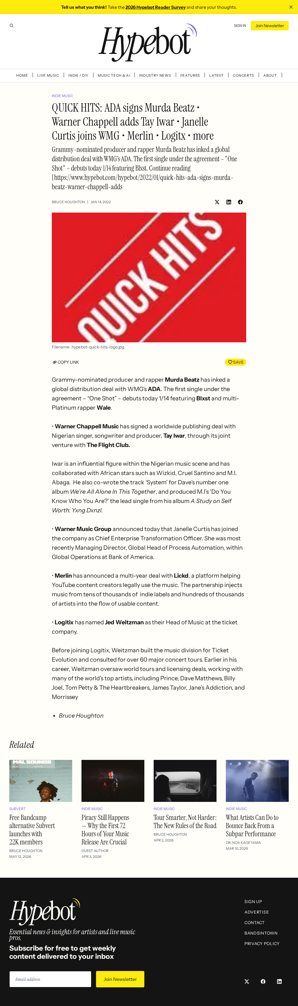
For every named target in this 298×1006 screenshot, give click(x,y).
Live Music (48, 75)
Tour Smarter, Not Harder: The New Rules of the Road (185, 821)
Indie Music (62, 96)
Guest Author (95, 851)
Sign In (240, 25)
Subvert (17, 809)
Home (22, 75)
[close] (291, 7)
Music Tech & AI (114, 75)
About (270, 75)
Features (190, 75)
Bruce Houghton (68, 202)
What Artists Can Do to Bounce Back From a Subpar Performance (252, 825)
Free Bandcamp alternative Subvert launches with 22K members (32, 829)
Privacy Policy (262, 943)
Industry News (155, 75)
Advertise (256, 912)
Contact (254, 922)
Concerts (243, 75)
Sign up (253, 901)
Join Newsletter (270, 25)
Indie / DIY (78, 75)
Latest (216, 75)
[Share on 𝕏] (217, 202)
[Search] (11, 25)
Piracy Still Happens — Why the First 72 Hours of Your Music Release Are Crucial (105, 829)
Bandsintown (261, 933)
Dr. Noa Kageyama (243, 842)
